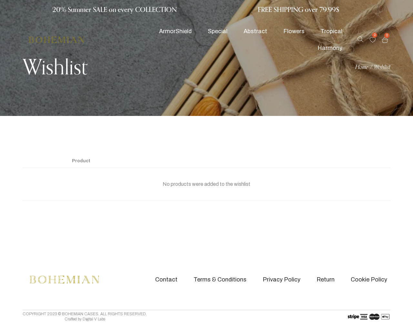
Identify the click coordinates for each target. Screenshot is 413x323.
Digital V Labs (94, 319)
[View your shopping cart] (385, 40)
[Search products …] (360, 39)
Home (361, 67)
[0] (373, 40)
